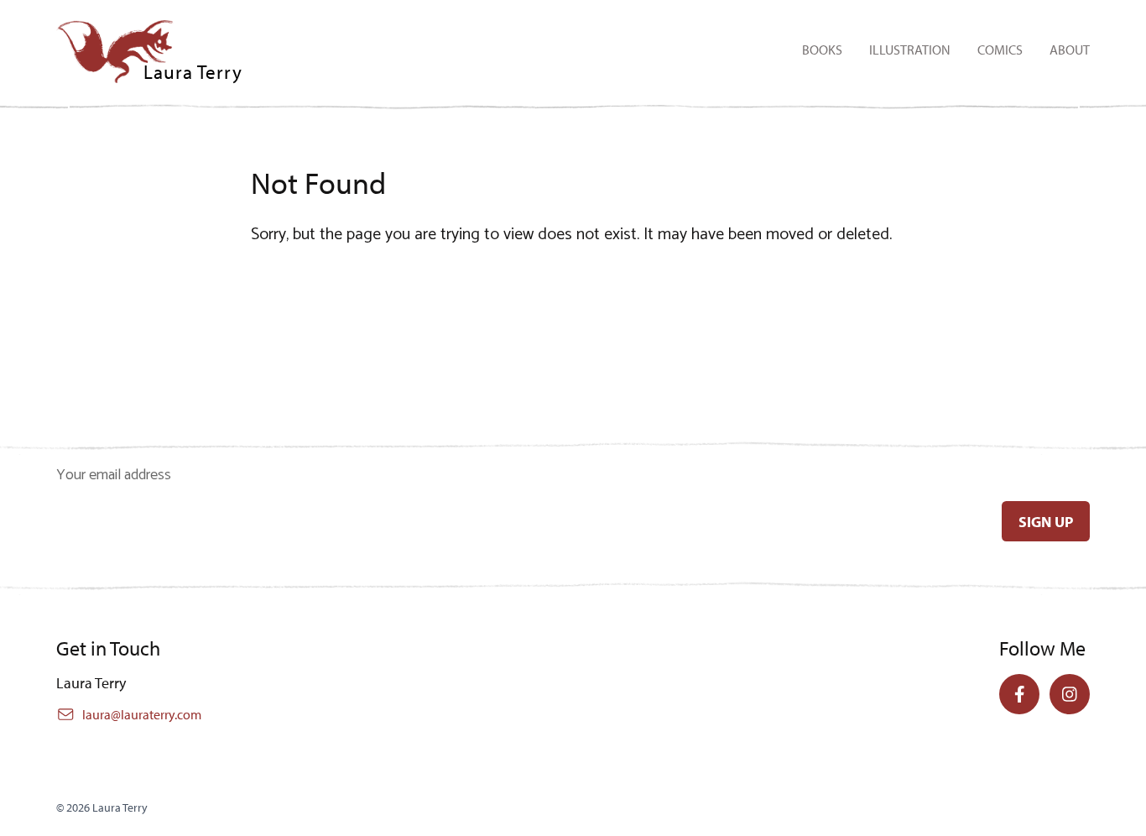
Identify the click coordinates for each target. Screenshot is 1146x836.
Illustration (910, 49)
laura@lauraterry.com (141, 714)
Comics (1000, 49)
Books (822, 49)
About (1070, 49)
